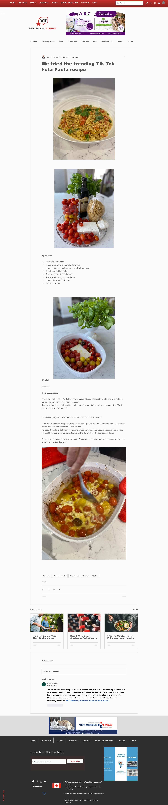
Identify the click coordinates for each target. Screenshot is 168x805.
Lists (95, 41)
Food (44, 581)
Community (72, 41)
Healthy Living (107, 41)
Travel (130, 41)
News (61, 41)
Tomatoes (46, 576)
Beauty (120, 41)
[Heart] (44, 793)
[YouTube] (158, 3)
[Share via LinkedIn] (54, 589)
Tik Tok (95, 576)
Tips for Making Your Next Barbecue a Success (44, 637)
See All (135, 609)
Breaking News (48, 41)
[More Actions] (125, 684)
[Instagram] (154, 3)
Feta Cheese (74, 576)
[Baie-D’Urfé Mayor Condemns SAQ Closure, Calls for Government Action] (84, 623)
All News (33, 41)
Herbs (64, 576)
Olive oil (86, 576)
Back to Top (3, 795)
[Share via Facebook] (43, 589)
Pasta (56, 576)
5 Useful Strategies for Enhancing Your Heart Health (120, 637)
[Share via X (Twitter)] (48, 589)
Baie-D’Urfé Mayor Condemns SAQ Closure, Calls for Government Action (83, 637)
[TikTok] (147, 3)
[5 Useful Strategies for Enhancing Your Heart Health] (121, 623)
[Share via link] (60, 589)
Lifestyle (85, 41)
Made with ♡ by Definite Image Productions (92, 793)
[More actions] (125, 57)
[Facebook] (151, 3)
